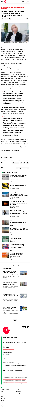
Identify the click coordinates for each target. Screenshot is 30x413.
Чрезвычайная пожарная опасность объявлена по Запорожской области (16, 255)
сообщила (13, 57)
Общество (21, 7)
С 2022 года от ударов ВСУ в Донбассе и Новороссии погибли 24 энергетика (18, 203)
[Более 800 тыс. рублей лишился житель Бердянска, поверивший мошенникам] (5, 186)
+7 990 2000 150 (6, 347)
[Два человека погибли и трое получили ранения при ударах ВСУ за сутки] (5, 230)
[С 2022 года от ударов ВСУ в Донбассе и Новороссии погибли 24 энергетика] (5, 203)
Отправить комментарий (23, 168)
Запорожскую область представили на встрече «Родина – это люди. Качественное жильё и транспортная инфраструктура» (19, 212)
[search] (20, 1)
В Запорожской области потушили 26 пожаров (9, 271)
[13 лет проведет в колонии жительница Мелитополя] (23, 284)
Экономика (4, 8)
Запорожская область (7, 7)
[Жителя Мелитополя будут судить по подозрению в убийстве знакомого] (5, 177)
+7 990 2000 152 (6, 354)
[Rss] (28, 327)
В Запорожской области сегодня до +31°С (9, 307)
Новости (15, 7)
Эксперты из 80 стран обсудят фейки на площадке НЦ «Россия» (10, 295)
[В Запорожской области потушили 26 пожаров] (23, 273)
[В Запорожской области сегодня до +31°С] (23, 308)
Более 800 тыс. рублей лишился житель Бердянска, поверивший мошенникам (18, 185)
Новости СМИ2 (15, 265)
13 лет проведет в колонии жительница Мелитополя (10, 283)
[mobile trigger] (2, 1)
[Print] (10, 19)
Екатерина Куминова (5, 21)
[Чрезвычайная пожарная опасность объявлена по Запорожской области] (5, 255)
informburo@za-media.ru (8, 349)
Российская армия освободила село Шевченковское (18, 237)
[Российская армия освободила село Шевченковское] (5, 239)
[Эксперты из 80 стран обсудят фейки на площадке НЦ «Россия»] (23, 296)
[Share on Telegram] (5, 19)
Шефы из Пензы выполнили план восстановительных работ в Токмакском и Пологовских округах (19, 194)
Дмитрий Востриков (6, 279)
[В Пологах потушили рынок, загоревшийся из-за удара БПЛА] (5, 222)
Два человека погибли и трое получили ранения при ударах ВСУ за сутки (19, 229)
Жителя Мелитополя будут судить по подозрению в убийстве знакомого (18, 176)
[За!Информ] (5, 1)
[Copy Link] (7, 19)
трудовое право (8, 157)
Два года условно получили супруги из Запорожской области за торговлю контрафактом (19, 246)
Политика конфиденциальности (9, 374)
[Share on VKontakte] (2, 19)
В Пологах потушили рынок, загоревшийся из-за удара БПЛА (18, 221)
